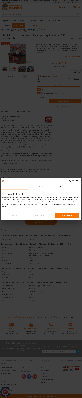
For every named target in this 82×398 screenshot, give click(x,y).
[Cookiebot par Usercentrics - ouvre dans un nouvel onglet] (71, 180)
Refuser (15, 215)
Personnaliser (40, 215)
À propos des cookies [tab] (68, 187)
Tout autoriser (67, 215)
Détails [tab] (41, 187)
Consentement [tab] (14, 187)
